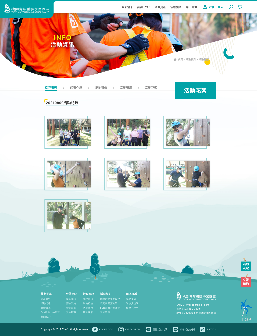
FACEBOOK (106, 329)
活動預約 (176, 7)
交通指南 (71, 312)
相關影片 (46, 316)
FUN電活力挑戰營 (110, 307)
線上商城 (191, 7)
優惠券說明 (132, 307)
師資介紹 (76, 87)
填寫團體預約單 (109, 303)
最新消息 (127, 7)
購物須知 (131, 298)
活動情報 (46, 303)
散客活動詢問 (187, 329)
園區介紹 (71, 298)
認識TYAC (143, 7)
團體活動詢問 (160, 329)
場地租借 (101, 87)
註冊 (212, 7)
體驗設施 (71, 303)
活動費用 (126, 87)
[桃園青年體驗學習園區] (26, 8)
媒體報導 (46, 307)
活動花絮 (151, 87)
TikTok (211, 329)
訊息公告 (46, 298)
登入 (220, 7)
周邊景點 (71, 307)
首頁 (180, 59)
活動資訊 (160, 7)
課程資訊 (51, 87)
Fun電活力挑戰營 (50, 312)
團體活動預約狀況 (110, 298)
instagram (132, 329)
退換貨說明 (132, 303)
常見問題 (105, 312)
